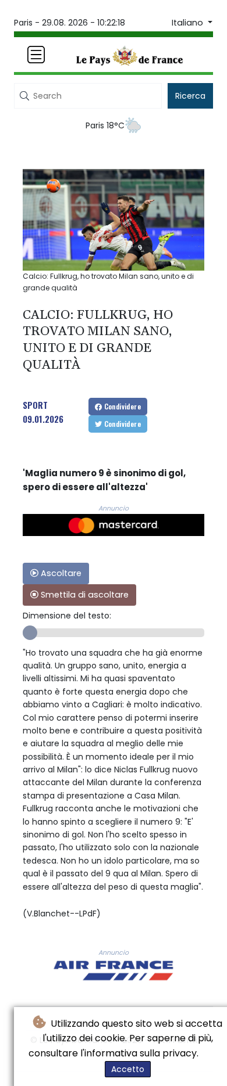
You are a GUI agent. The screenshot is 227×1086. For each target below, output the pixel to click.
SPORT (35, 404)
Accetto (127, 1069)
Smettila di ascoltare (83, 594)
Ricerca (190, 96)
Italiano (188, 22)
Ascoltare (59, 573)
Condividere (121, 406)
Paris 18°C (105, 125)
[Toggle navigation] (36, 54)
